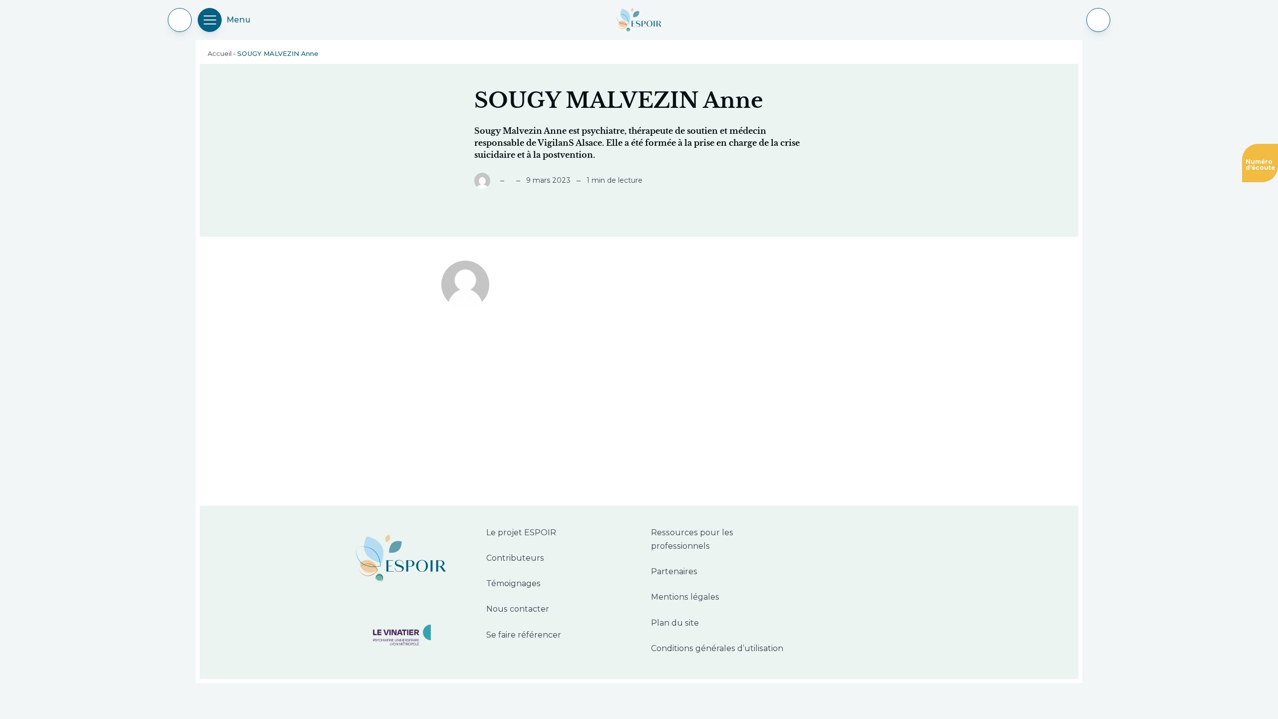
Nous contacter (517, 609)
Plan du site (675, 623)
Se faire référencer (523, 635)
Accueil (220, 53)
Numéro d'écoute (1258, 162)
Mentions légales (685, 597)
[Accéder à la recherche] (1098, 20)
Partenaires (674, 571)
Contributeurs (515, 558)
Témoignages (513, 583)
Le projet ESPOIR (521, 532)
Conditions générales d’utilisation (717, 648)
